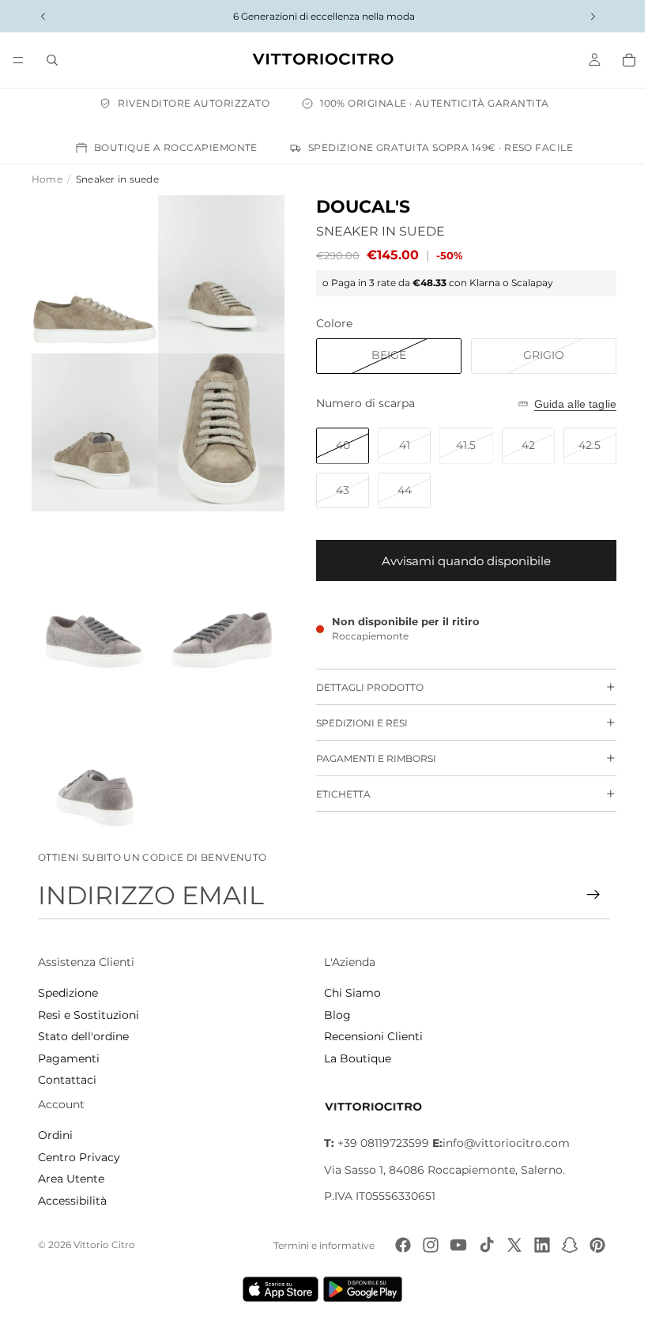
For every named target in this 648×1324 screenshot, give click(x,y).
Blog (333, 1015)
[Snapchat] (565, 1244)
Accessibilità (72, 1201)
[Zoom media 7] (93, 731)
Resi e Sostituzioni (88, 1015)
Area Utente (71, 1178)
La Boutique (353, 1058)
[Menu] (18, 60)
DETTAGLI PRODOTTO (362, 687)
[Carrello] (621, 60)
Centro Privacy (79, 1157)
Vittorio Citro (104, 1244)
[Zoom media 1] (93, 272)
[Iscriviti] (585, 894)
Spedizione (68, 993)
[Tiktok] (481, 1244)
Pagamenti (69, 1058)
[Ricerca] (52, 60)
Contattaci (67, 1080)
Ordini (55, 1135)
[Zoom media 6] (215, 577)
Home (47, 179)
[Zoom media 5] (93, 577)
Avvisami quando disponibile (458, 560)
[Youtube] (453, 1244)
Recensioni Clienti (369, 1036)
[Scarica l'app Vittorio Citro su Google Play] (361, 1289)
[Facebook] (398, 1244)
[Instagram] (425, 1244)
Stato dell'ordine (83, 1036)
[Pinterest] (592, 1244)
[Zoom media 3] (93, 425)
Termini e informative (319, 1245)
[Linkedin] (537, 1244)
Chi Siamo (348, 993)
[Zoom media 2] (215, 272)
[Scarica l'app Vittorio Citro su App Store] (277, 1289)
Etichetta (335, 794)
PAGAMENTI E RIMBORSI (368, 758)
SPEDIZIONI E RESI (354, 723)
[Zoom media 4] (215, 425)
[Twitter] (508, 1244)
